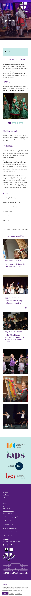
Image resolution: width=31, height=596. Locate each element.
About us (5, 490)
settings (20, 590)
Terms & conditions (8, 511)
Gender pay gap (7, 513)
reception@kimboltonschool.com (12, 532)
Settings (18, 593)
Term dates (6, 492)
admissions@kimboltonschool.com (12, 541)
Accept (4, 593)
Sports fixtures (7, 506)
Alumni (5, 497)
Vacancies (5, 500)
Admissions (6, 495)
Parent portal (6, 508)
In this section (12, 52)
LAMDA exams (19, 90)
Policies (5, 503)
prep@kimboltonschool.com (11, 521)
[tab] (9, 123)
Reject (11, 593)
